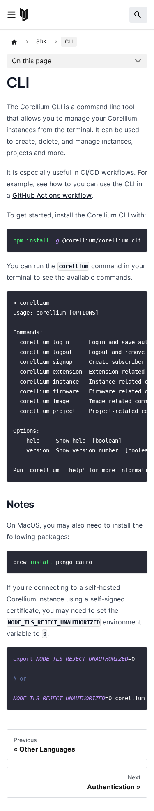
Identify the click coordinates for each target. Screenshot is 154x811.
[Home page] (14, 42)
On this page (31, 61)
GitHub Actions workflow (52, 195)
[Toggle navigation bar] (11, 15)
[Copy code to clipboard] (137, 239)
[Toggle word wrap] (122, 239)
